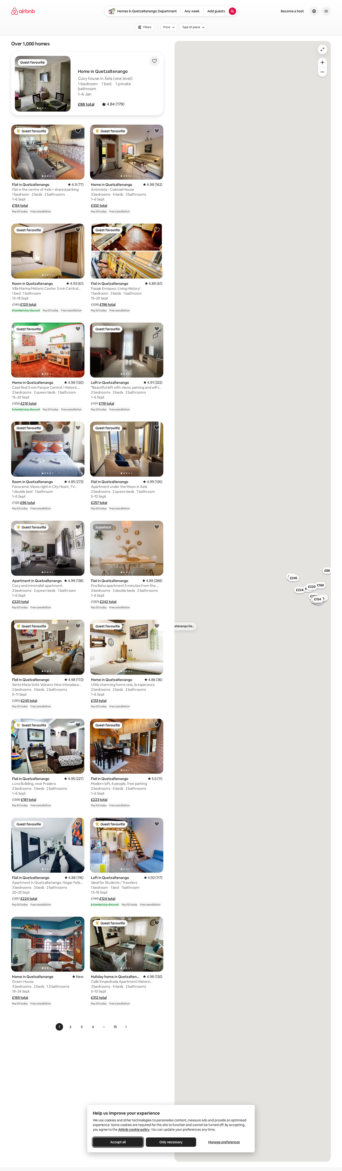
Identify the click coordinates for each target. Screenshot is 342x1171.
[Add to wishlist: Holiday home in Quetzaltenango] (157, 922)
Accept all (118, 1142)
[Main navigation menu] (326, 11)
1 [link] (59, 1027)
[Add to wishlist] (154, 61)
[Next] (125, 1027)
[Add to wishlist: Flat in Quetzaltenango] (78, 130)
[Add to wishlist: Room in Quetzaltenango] (78, 229)
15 (115, 1027)
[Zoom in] (322, 62)
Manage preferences (224, 1142)
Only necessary (171, 1142)
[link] (48, 1027)
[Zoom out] (322, 72)
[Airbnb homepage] (23, 11)
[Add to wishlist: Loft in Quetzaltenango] (157, 328)
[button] (86, 104)
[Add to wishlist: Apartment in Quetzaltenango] (78, 527)
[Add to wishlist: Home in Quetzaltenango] (157, 130)
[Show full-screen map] (322, 49)
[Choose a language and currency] (314, 11)
